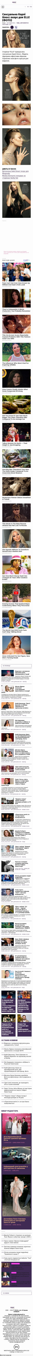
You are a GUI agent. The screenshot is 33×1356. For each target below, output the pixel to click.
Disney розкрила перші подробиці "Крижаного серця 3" (23, 877)
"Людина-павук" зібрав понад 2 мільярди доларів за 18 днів (23, 801)
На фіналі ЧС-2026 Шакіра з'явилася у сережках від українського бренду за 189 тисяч (24, 1005)
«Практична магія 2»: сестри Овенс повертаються (22, 816)
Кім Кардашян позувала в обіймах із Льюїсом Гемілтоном (22, 722)
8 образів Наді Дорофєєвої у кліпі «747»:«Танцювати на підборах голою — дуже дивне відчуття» (8, 1005)
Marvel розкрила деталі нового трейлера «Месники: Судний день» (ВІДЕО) (22, 926)
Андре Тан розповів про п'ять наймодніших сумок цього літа (24, 1027)
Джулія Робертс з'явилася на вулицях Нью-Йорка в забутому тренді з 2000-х (23, 833)
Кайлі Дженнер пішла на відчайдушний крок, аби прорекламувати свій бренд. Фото (23, 737)
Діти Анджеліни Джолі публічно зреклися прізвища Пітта (15, 1138)
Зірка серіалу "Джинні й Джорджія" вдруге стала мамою (22, 848)
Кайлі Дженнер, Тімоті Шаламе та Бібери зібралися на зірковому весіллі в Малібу (15, 706)
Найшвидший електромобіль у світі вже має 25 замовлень (16, 1167)
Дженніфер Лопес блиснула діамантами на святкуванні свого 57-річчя (15, 1220)
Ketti (12, 681)
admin (25, 868)
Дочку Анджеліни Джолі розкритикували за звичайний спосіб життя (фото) (20, 1275)
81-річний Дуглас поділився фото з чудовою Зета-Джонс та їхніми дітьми (22, 958)
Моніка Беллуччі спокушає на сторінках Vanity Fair (14, 177)
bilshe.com (18, 1310)
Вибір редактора (9, 1111)
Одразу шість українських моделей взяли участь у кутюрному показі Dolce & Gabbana (8, 1029)
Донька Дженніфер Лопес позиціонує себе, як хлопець (21, 1283)
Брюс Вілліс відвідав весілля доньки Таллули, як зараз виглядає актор (22, 941)
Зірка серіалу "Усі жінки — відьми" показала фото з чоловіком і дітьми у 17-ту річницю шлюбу (22, 909)
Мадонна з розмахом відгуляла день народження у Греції (22, 672)
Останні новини (9, 1040)
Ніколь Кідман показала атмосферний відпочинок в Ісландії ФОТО (15, 689)
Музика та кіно (25, 809)
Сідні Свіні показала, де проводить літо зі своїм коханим (22, 768)
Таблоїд (24, 681)
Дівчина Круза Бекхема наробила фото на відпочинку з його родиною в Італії (22, 752)
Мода (3, 23)
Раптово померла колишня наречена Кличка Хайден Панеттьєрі (21, 864)
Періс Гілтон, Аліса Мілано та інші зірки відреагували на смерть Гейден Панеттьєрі (15, 782)
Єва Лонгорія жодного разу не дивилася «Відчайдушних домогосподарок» (20, 1266)
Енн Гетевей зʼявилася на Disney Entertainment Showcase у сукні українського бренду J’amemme (22, 975)
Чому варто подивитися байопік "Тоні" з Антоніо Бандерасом (22, 892)
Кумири (23, 869)
